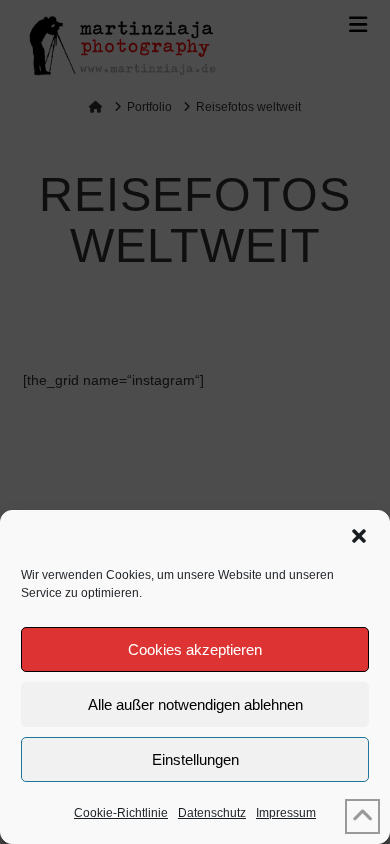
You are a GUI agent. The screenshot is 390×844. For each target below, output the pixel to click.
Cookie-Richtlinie (121, 813)
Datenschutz (212, 813)
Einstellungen (195, 759)
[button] (359, 536)
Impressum (286, 813)
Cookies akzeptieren (195, 649)
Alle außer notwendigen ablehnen (195, 704)
